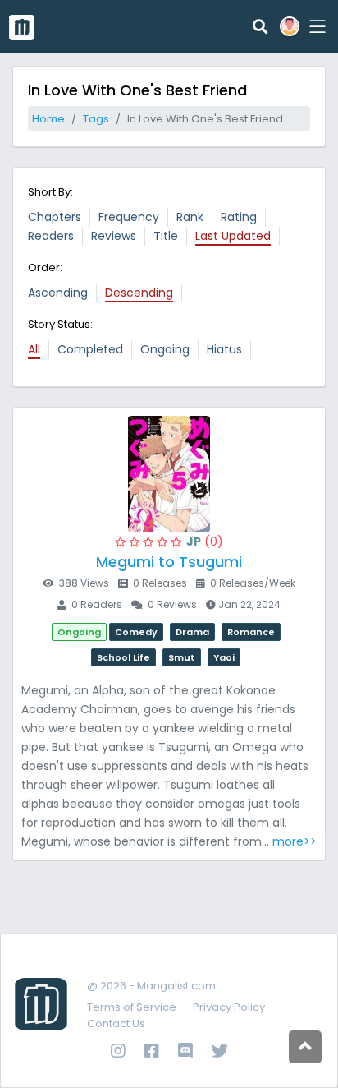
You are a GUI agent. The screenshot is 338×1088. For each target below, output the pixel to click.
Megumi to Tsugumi (169, 561)
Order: (45, 267)
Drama (192, 632)
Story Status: (60, 324)
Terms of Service (131, 1007)
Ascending (58, 292)
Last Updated (233, 236)
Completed (90, 349)
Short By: (50, 192)
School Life (123, 657)
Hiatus (224, 349)
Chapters (54, 217)
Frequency (128, 217)
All (34, 349)
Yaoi (224, 657)
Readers (51, 236)
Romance (251, 632)
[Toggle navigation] (315, 25)
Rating (239, 217)
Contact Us (116, 1023)
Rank (189, 217)
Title (165, 236)
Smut (181, 657)
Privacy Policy (229, 1007)
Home (48, 119)
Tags (96, 119)
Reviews (113, 236)
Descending (139, 292)
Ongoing (165, 349)
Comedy (136, 632)
